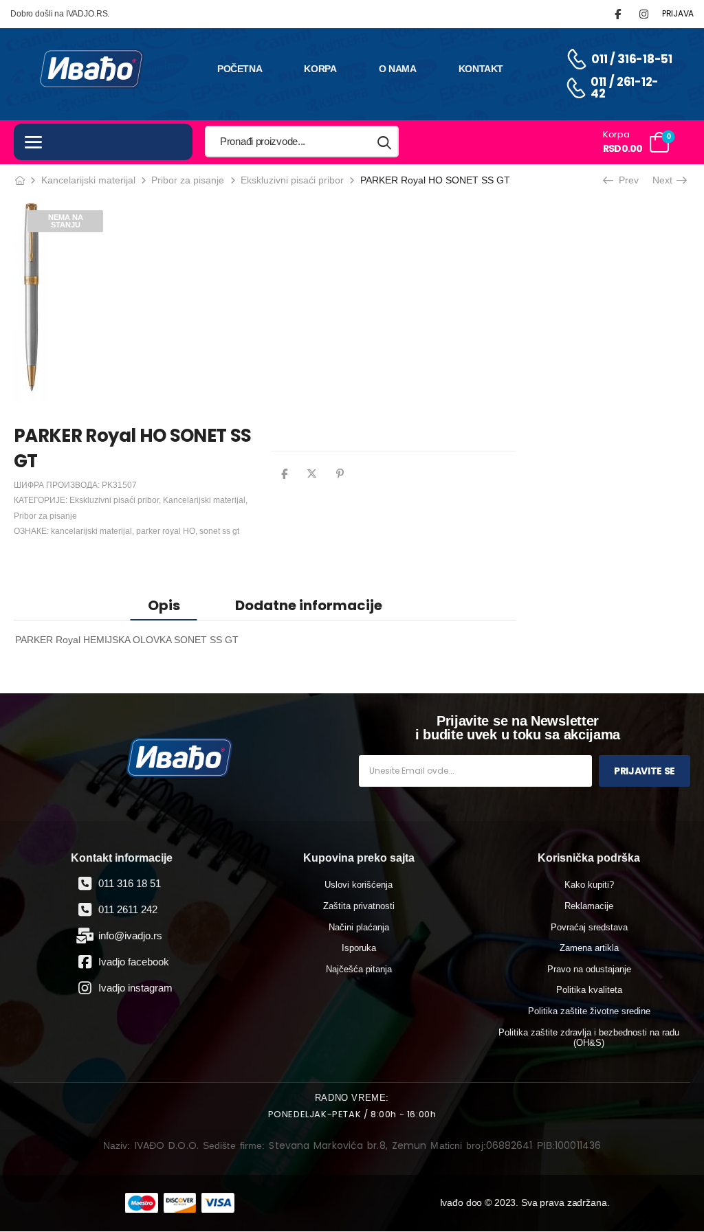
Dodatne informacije (308, 605)
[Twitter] (312, 474)
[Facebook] (284, 474)
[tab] (164, 605)
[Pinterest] (340, 474)
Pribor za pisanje (187, 180)
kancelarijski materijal (91, 531)
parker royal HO (165, 531)
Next (666, 180)
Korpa (320, 68)
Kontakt (481, 68)
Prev (624, 180)
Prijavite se (644, 771)
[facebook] (618, 14)
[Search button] (385, 142)
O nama (398, 68)
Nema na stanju (65, 221)
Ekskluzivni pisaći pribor (292, 180)
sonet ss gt (219, 531)
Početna (240, 68)
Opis (164, 605)
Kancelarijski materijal (88, 180)
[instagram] (643, 14)
